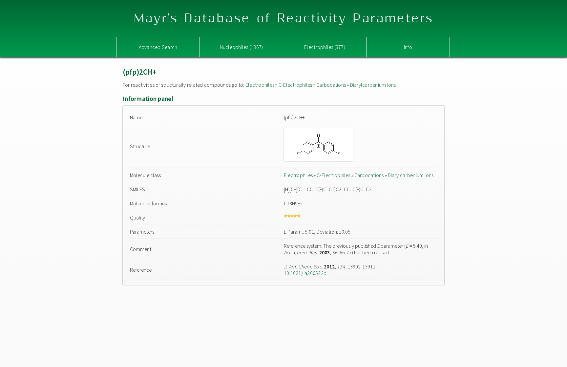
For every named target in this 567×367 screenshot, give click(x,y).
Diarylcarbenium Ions (373, 84)
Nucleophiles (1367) (241, 47)
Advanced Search (158, 47)
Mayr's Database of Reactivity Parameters (283, 18)
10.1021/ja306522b (305, 273)
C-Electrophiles (295, 84)
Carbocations (331, 84)
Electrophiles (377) (324, 47)
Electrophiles (259, 84)
